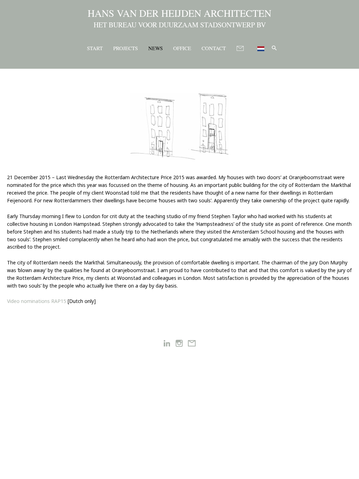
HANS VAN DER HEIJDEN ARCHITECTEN (179, 13)
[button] (274, 48)
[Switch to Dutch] (258, 47)
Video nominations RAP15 (36, 301)
